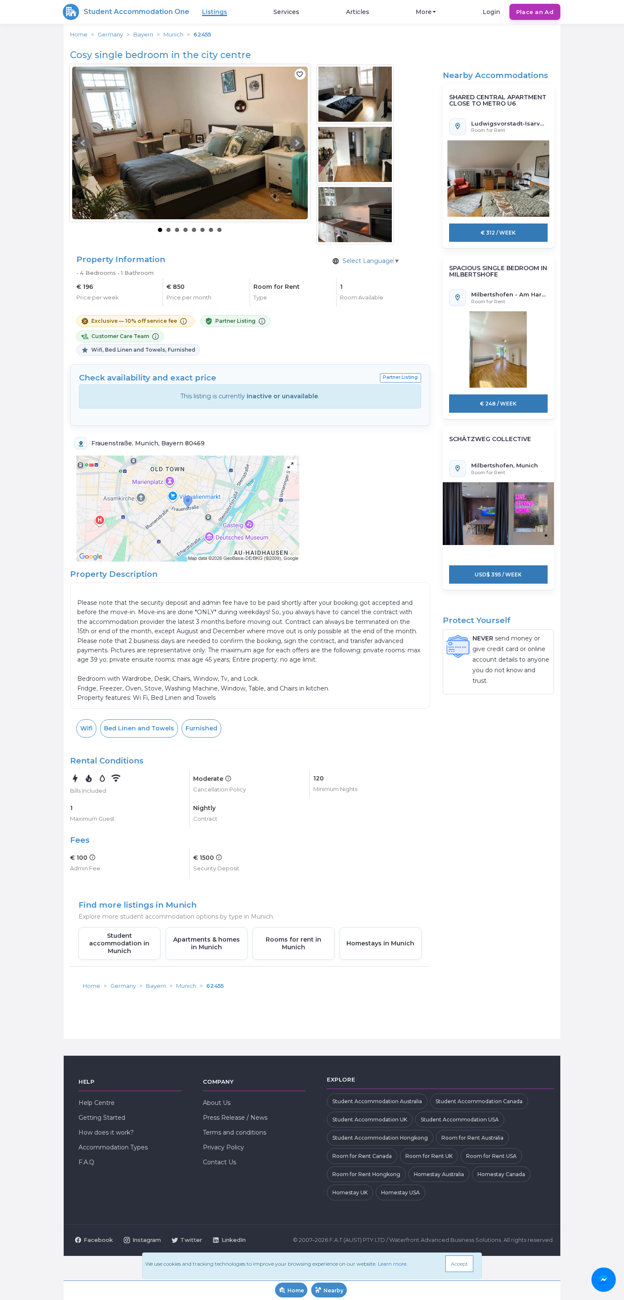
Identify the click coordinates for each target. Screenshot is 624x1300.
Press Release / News (235, 1117)
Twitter (191, 1239)
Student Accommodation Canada (479, 1101)
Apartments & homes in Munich (206, 943)
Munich (173, 34)
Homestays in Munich (380, 943)
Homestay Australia (439, 1174)
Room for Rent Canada (362, 1156)
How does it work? (106, 1132)
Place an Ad (535, 11)
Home (78, 34)
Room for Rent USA (491, 1156)
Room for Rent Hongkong (366, 1174)
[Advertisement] (250, 1014)
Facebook (98, 1239)
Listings (214, 12)
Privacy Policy (223, 1147)
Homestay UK (350, 1192)
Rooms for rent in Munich (293, 943)
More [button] (424, 12)
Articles (357, 12)
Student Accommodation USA (460, 1119)
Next (297, 143)
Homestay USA (400, 1192)
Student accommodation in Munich (119, 943)
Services (286, 12)
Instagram (146, 1239)
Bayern (143, 34)
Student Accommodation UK (369, 1119)
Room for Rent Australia (472, 1138)
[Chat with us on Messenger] (603, 1279)
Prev (83, 143)
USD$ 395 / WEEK (498, 574)
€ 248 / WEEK (498, 403)
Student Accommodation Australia (377, 1101)
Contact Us (219, 1162)
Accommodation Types (113, 1147)
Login (491, 12)
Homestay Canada (501, 1174)
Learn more (392, 1264)
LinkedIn (234, 1239)
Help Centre (97, 1103)
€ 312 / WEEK (498, 232)
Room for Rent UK (429, 1156)
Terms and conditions (234, 1132)
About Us (216, 1103)
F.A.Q (86, 1162)
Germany (110, 34)
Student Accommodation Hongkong (380, 1138)
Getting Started (102, 1117)
